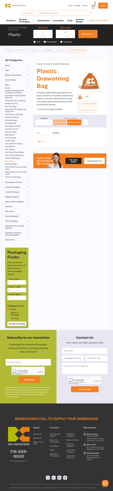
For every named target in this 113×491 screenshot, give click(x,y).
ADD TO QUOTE (74, 122)
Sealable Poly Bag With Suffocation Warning (14, 92)
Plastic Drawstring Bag (77, 50)
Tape (52, 450)
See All (7, 88)
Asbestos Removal (71, 457)
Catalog (77, 5)
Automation (43, 20)
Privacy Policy (89, 488)
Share (43, 141)
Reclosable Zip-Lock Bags (15, 101)
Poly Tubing (9, 149)
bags (7, 85)
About (70, 5)
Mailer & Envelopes (54, 441)
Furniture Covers (11, 129)
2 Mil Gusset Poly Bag (14, 114)
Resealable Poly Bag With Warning (15, 96)
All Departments (28, 13)
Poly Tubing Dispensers (14, 155)
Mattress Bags (11, 164)
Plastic (61, 50)
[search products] (89, 13)
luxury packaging (12, 192)
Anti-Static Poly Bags (13, 144)
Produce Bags (10, 138)
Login (103, 5)
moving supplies (11, 216)
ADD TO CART (59, 122)
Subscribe (29, 379)
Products (11, 20)
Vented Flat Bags (12, 117)
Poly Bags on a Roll (13, 126)
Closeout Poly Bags (13, 177)
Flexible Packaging (24, 20)
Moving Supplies (70, 445)
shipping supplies (12, 197)
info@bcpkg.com (94, 161)
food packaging (11, 221)
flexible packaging (12, 187)
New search (87, 34)
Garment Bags (11, 132)
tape (7, 70)
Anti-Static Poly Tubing (14, 152)
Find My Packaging (17, 324)
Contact (85, 5)
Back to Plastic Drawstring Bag (53, 64)
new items (9, 211)
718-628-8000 (73, 161)
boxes (7, 65)
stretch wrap (10, 80)
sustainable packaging (14, 202)
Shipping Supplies (70, 435)
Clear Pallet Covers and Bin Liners (16, 168)
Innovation (58, 20)
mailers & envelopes (13, 75)
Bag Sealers (10, 135)
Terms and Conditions (71, 488)
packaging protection (13, 182)
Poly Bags (54, 446)
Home (9, 50)
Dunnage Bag (10, 123)
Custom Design (80, 20)
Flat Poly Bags (11, 106)
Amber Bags (10, 141)
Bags (34, 50)
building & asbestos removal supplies (13, 234)
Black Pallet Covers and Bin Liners (16, 173)
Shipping (37, 438)
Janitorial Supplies (71, 451)
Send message (85, 389)
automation (10, 240)
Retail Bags (47, 50)
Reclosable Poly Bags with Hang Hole (15, 110)
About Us (37, 434)
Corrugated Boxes (55, 435)
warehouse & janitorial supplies (14, 227)
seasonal (8, 206)
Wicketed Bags (11, 120)
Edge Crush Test (38, 443)
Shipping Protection (54, 455)
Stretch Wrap (73, 440)
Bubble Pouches (11, 103)
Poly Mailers (10, 146)
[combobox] (63, 13)
